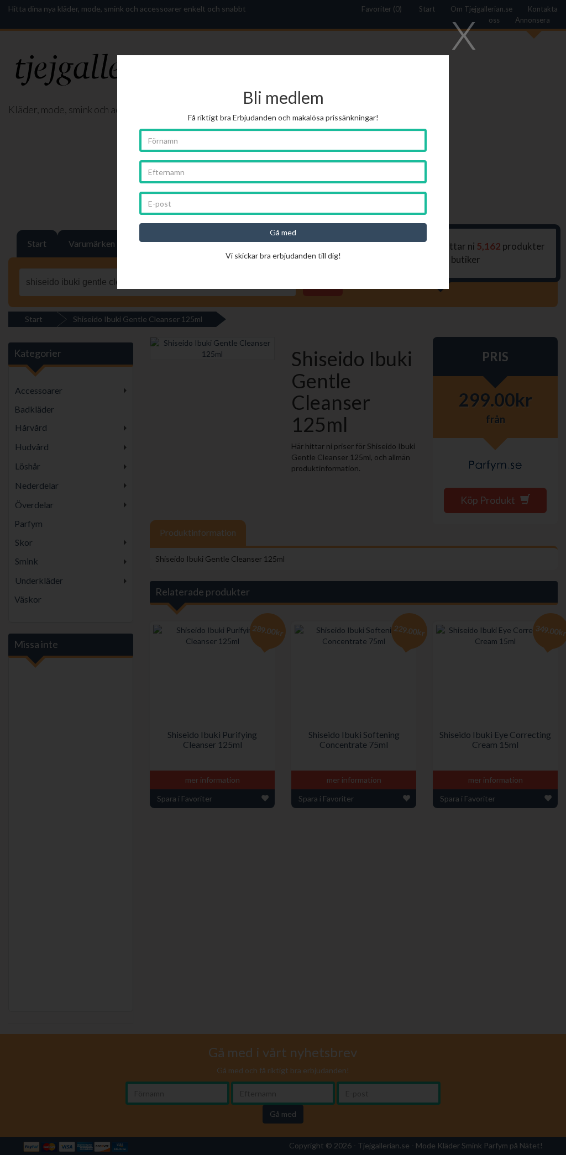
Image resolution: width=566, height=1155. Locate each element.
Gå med (283, 232)
